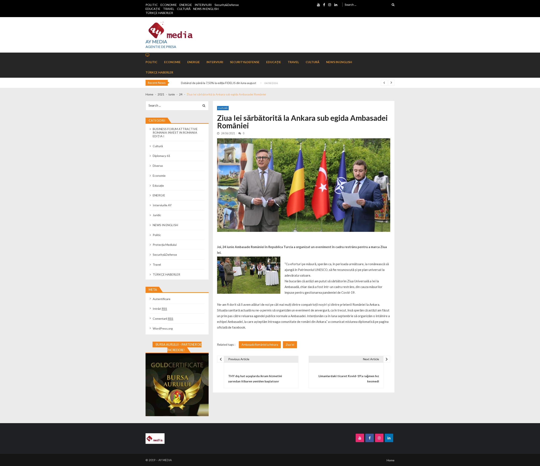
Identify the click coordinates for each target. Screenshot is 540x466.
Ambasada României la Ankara (260, 344)
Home (390, 460)
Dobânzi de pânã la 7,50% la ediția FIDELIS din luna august (218, 83)
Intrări (160, 308)
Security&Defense (227, 5)
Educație (158, 185)
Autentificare (161, 299)
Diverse (158, 165)
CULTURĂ (183, 9)
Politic (157, 235)
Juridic (157, 215)
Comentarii (163, 318)
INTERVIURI (203, 5)
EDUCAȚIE (153, 9)
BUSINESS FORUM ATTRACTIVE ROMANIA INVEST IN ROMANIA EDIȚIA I (175, 132)
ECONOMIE (169, 5)
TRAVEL (168, 9)
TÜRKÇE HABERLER (159, 13)
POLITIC (152, 5)
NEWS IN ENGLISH (206, 9)
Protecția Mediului (165, 244)
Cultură (223, 108)
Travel (157, 264)
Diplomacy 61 (161, 156)
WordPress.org (163, 328)
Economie (159, 175)
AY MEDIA (156, 41)
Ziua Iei (290, 344)
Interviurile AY (162, 205)
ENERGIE (186, 5)
